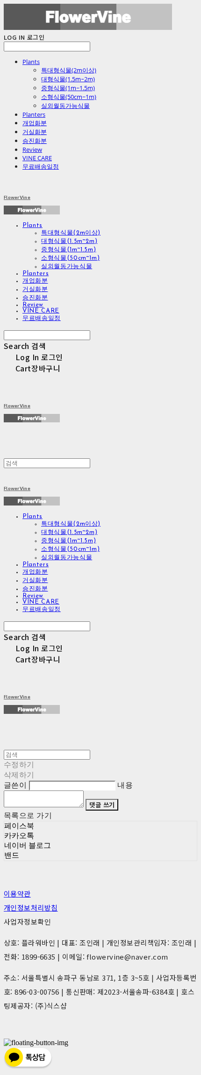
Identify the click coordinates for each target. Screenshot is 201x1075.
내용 (125, 785)
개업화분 (34, 123)
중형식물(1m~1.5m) (68, 88)
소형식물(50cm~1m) (68, 97)
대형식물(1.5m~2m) (68, 79)
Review (32, 149)
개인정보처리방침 (31, 907)
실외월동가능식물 (65, 105)
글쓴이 (15, 785)
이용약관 (17, 893)
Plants (31, 61)
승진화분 (34, 140)
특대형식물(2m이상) (68, 70)
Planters (33, 114)
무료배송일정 (40, 166)
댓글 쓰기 (102, 804)
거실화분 (34, 132)
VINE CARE (37, 158)
